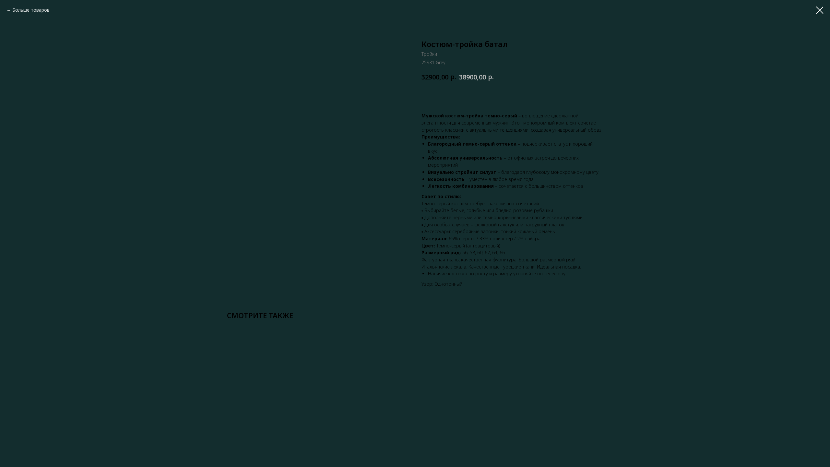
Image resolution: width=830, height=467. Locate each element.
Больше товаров (31, 10)
